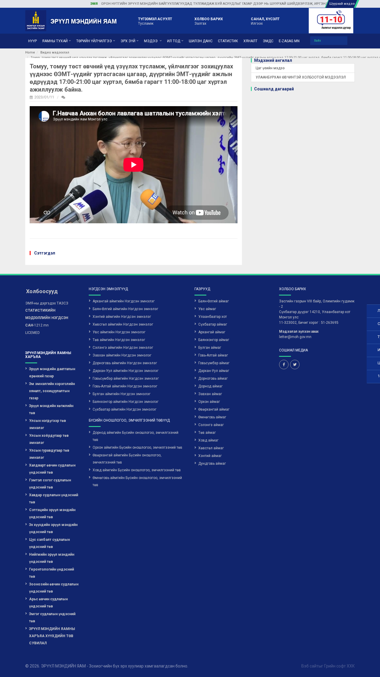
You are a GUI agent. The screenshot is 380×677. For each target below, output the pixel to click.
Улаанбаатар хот (212, 317)
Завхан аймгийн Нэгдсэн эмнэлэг (122, 355)
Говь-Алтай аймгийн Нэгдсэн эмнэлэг (125, 386)
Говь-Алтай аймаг (213, 355)
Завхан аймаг (210, 394)
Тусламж (155, 21)
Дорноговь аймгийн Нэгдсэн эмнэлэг (125, 363)
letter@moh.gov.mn (295, 337)
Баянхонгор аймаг (213, 340)
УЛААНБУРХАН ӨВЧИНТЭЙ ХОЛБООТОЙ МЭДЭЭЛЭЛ (301, 77)
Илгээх (265, 21)
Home (30, 52)
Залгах (208, 21)
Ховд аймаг (208, 440)
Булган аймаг (209, 347)
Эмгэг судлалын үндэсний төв (52, 617)
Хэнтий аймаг (210, 456)
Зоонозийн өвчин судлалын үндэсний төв (53, 587)
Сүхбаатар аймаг (212, 324)
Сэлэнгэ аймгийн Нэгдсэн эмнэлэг (123, 347)
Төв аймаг (207, 433)
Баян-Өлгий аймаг (213, 301)
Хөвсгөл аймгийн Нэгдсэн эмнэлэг (123, 324)
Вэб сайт (310, 666)
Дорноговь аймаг (213, 378)
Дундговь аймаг (212, 463)
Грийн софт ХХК (339, 666)
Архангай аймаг (211, 332)
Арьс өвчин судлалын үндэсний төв (48, 602)
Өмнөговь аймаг (212, 417)
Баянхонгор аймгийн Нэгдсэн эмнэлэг (126, 402)
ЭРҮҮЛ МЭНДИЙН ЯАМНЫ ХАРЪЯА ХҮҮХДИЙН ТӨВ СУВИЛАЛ (52, 636)
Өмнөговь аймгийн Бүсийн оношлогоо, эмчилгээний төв (137, 481)
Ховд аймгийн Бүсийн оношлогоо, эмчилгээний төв (137, 470)
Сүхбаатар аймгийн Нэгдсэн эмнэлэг (124, 409)
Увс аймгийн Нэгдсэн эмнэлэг (119, 332)
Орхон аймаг (209, 402)
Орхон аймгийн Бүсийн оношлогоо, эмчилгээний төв (137, 447)
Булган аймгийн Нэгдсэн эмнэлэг (122, 394)
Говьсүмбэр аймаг (213, 363)
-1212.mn (46, 317)
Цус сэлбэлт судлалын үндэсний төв (49, 543)
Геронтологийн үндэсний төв (51, 573)
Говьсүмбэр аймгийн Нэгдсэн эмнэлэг (126, 378)
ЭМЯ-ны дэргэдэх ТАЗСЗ (46, 303)
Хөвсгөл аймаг (211, 448)
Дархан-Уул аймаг (213, 371)
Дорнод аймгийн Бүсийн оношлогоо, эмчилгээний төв (135, 436)
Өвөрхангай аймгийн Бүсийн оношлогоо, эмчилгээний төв (127, 458)
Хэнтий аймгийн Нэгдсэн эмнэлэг (122, 317)
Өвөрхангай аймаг (213, 409)
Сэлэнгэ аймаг (211, 425)
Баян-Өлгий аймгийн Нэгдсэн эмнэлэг (125, 309)
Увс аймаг (207, 309)
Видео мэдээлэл (54, 52)
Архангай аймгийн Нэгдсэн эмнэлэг (124, 301)
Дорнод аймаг (210, 386)
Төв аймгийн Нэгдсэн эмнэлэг (119, 340)
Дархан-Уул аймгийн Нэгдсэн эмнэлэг (126, 371)
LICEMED (32, 333)
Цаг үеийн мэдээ (270, 68)
